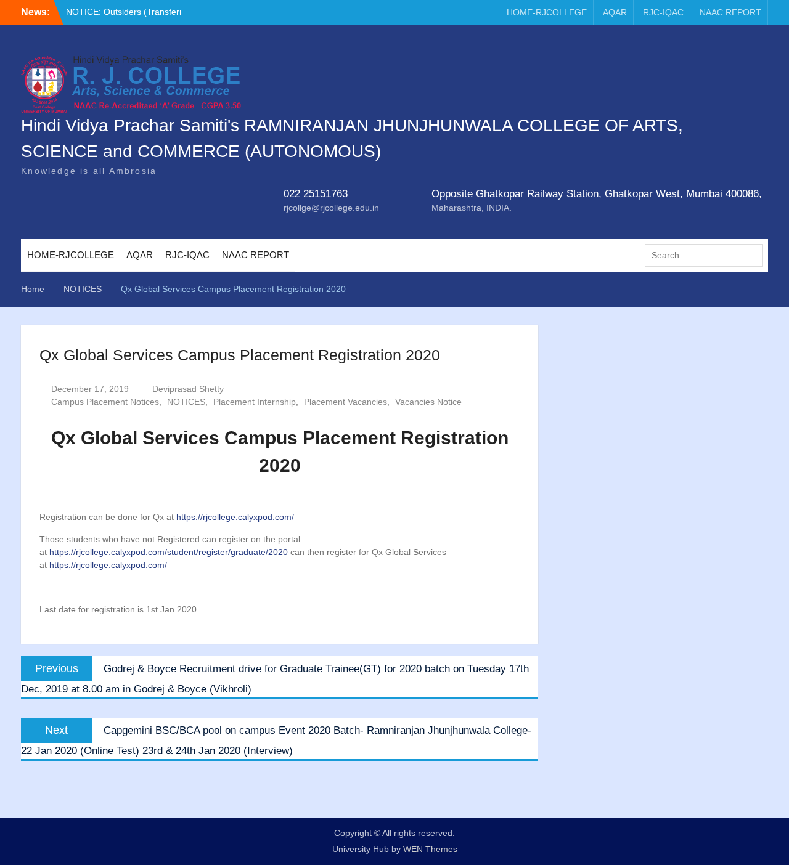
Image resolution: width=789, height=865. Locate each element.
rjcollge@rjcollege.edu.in (331, 208)
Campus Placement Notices (105, 402)
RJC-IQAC (663, 12)
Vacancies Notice (428, 402)
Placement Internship (254, 402)
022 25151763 (316, 194)
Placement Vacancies (345, 402)
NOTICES (186, 402)
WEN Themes (430, 849)
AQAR (615, 12)
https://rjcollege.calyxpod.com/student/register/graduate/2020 (168, 552)
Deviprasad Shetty (188, 389)
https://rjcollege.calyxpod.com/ (235, 517)
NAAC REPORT (730, 12)
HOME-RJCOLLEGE (547, 12)
